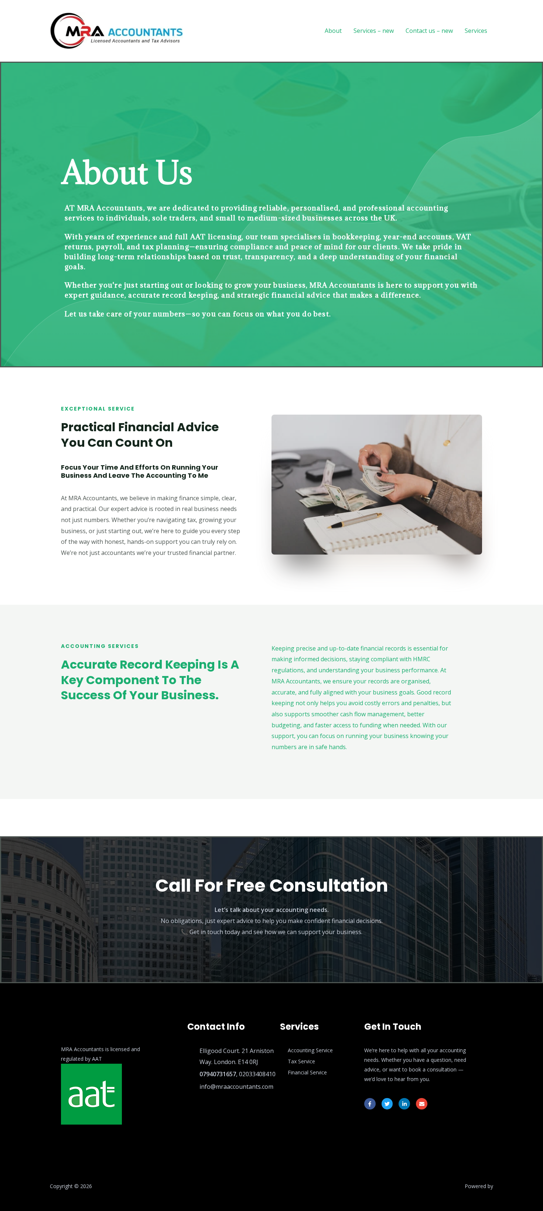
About (333, 31)
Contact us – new (429, 31)
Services (476, 31)
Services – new (374, 31)
